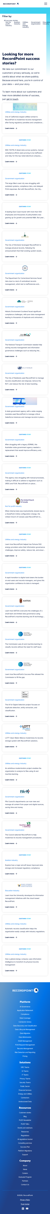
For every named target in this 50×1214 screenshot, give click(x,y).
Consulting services (25, 1143)
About (25, 1165)
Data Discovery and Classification (25, 1026)
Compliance (25, 1014)
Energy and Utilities (25, 1094)
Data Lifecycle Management (25, 1029)
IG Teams (25, 1071)
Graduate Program (25, 1177)
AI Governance (25, 1007)
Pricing (25, 1056)
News (25, 1169)
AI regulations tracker (25, 1139)
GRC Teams (25, 1067)
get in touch (12, 99)
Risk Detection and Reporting (25, 1052)
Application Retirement (25, 1010)
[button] (45, 4)
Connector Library (25, 1022)
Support (25, 1155)
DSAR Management (25, 1041)
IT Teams (25, 1075)
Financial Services (25, 1090)
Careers (25, 1173)
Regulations (25, 1135)
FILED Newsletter (25, 1120)
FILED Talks (25, 1124)
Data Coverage (25, 1018)
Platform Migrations (25, 1151)
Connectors (25, 1098)
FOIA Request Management (25, 1045)
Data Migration (25, 1033)
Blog (25, 1116)
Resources (25, 1132)
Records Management (25, 1048)
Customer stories (25, 1113)
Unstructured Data (25, 1101)
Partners (25, 1181)
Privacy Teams (25, 1079)
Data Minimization (25, 1037)
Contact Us (25, 1185)
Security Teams (25, 1082)
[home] (11, 3)
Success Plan (25, 1147)
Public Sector (25, 1086)
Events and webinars (25, 1128)
